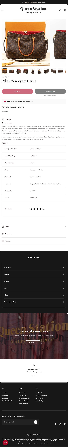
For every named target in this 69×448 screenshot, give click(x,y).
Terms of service (32, 443)
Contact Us (5, 398)
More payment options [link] (50, 96)
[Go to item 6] (39, 71)
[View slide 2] (33, 376)
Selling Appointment (41, 395)
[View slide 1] (31, 376)
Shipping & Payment (24, 398)
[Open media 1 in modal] (46, 22)
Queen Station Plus (24, 401)
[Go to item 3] (18, 71)
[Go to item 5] (32, 71)
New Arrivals (22, 393)
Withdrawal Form (23, 403)
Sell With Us (39, 393)
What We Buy (39, 401)
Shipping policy (40, 443)
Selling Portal (39, 398)
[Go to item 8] (53, 71)
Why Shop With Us (7, 401)
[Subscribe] (35, 422)
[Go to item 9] (60, 71)
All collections (22, 395)
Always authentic (34, 369)
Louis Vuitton (6, 77)
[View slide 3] (35, 376)
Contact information (48, 443)
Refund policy (18, 443)
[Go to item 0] (4, 71)
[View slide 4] (37, 376)
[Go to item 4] (25, 71)
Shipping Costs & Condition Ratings (14, 107)
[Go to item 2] (11, 71)
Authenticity (5, 395)
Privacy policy (25, 443)
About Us (4, 393)
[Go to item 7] (46, 71)
